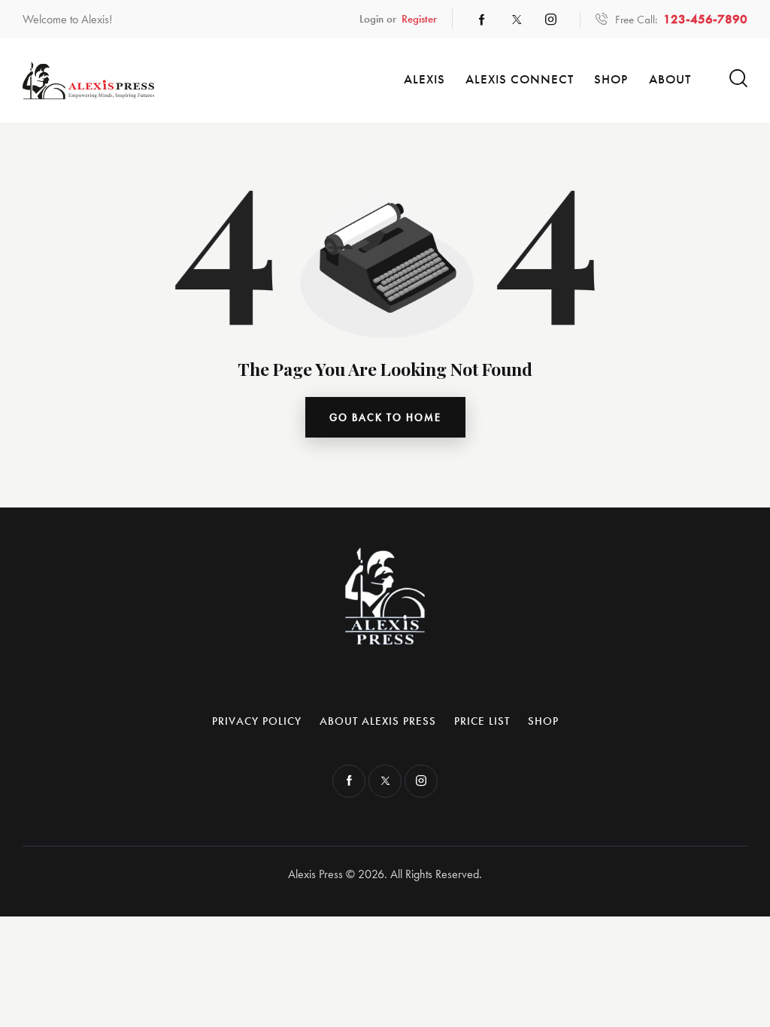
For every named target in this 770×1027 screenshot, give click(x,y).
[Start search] (738, 78)
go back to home (385, 417)
